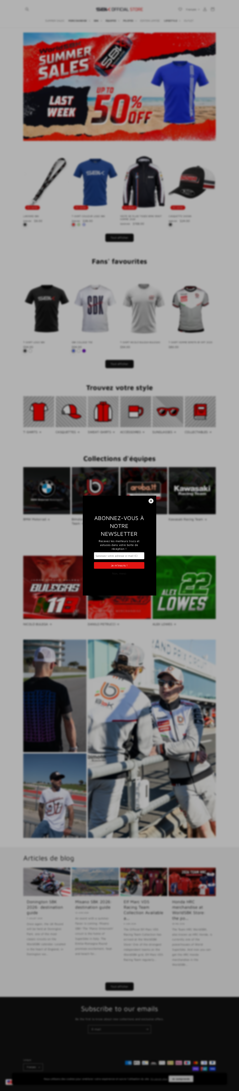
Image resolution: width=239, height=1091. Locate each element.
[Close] (151, 500)
